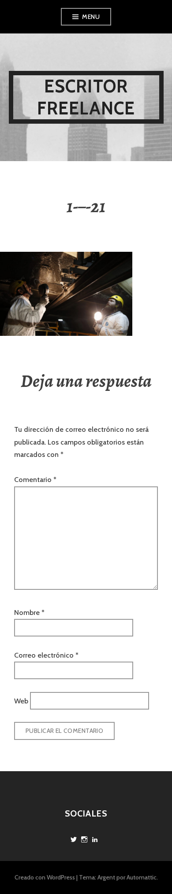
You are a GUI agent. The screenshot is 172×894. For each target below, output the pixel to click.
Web (21, 700)
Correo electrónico (46, 655)
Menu (91, 17)
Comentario (35, 479)
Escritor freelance (86, 97)
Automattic (142, 877)
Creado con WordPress (45, 877)
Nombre (29, 612)
